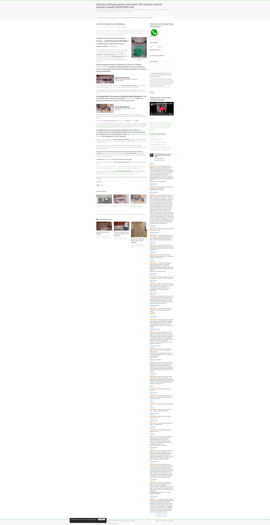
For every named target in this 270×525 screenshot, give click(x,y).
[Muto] (169, 114)
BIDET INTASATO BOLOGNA (106, 31)
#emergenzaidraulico (125, 30)
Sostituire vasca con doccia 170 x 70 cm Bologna (137, 240)
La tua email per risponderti (157, 55)
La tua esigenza (154, 61)
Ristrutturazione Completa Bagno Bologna (160, 147)
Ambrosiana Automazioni (156, 359)
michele (151, 163)
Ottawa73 (152, 433)
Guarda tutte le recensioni (161, 514)
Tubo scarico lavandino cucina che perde (108, 34)
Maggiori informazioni (92, 519)
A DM (151, 406)
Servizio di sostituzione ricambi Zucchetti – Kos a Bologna (121, 233)
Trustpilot (152, 118)
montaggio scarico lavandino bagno (118, 31)
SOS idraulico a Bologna (115, 87)
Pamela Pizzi (153, 427)
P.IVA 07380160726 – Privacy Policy (167, 520)
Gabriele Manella (154, 496)
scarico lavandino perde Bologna (131, 33)
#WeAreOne (98, 31)
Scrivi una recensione (161, 516)
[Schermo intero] (172, 114)
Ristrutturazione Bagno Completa (158, 144)
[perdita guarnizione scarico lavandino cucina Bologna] (138, 199)
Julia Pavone (153, 225)
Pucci (139, 127)
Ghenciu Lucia (153, 252)
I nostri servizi (123, 27)
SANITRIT (103, 142)
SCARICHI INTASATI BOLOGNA (118, 33)
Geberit (134, 127)
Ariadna (151, 260)
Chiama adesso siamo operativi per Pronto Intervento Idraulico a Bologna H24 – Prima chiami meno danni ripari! (125, 17)
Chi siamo (157, 520)
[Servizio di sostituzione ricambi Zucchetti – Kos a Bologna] (122, 222)
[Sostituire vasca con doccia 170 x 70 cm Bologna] (139, 222)
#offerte (140, 30)
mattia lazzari (153, 242)
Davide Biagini (153, 274)
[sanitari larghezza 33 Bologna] (104, 222)
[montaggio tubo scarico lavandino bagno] (121, 199)
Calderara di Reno (128, 174)
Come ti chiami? (154, 42)
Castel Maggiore (113, 172)
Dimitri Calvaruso (154, 293)
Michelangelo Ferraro (155, 305)
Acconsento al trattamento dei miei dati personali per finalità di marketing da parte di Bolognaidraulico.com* (161, 75)
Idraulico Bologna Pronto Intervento (107, 27)
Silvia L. (152, 386)
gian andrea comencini (155, 345)
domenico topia (153, 392)
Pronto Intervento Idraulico (156, 139)
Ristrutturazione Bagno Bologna (157, 142)
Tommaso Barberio (154, 232)
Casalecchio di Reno (122, 172)
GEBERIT (144, 141)
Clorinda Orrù (153, 373)
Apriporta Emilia (153, 420)
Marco (151, 401)
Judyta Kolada (153, 479)
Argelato (138, 172)
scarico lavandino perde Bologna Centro (106, 166)
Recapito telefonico (155, 50)
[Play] (151, 114)
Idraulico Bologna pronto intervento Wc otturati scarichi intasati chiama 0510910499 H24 (129, 6)
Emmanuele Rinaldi (154, 413)
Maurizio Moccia (154, 184)
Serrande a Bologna (160, 126)
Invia (152, 92)
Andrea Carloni (153, 280)
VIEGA (98, 142)
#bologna (115, 30)
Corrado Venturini (154, 461)
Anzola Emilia (120, 174)
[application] (162, 108)
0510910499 (112, 46)
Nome (151, 47)
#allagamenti (110, 30)
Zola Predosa (131, 172)
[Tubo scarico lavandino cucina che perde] (104, 199)
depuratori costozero (155, 329)
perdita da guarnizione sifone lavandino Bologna (134, 214)
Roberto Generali (154, 192)
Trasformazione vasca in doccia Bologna (160, 149)
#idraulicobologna (132, 30)
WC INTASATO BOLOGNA (121, 34)
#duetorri (119, 30)
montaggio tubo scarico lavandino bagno (133, 31)
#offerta (137, 30)
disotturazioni (129, 91)
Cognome (160, 47)
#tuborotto (144, 30)
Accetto (101, 519)
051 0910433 (157, 122)
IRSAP (139, 141)
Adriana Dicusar (153, 316)
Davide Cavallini (154, 447)
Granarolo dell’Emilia (111, 174)
